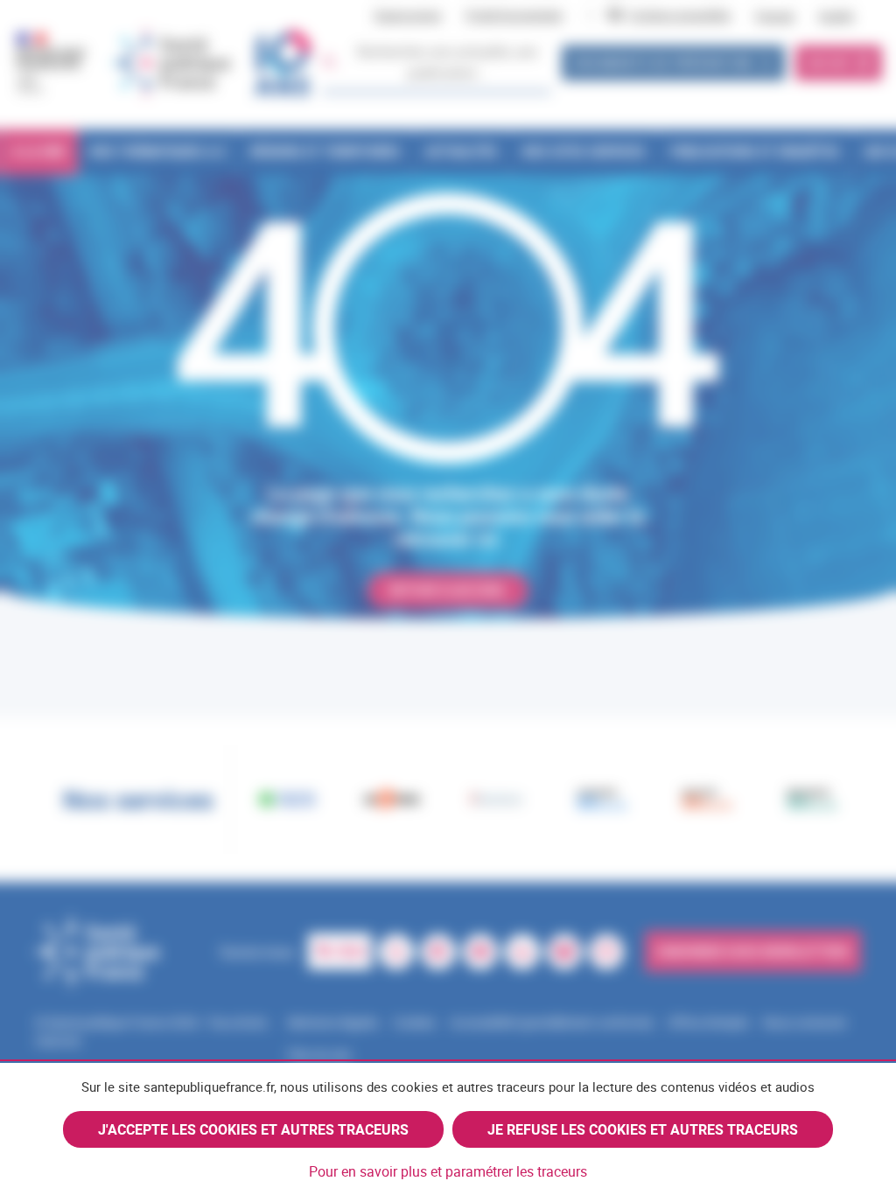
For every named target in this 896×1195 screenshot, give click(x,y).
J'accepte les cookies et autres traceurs (253, 1129)
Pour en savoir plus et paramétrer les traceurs (448, 1171)
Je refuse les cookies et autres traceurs (642, 1129)
